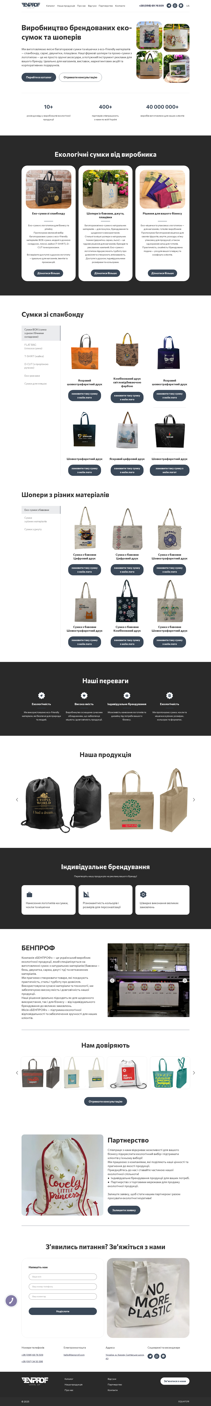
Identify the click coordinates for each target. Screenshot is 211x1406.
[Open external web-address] (183, 1401)
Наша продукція (66, 5)
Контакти (120, 5)
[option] (187, 5)
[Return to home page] (31, 5)
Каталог (50, 5)
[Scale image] (48, 189)
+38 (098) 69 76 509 (32, 1354)
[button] (151, 6)
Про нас (81, 5)
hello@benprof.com (74, 1354)
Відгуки (92, 5)
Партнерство (106, 5)
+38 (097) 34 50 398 (32, 1361)
